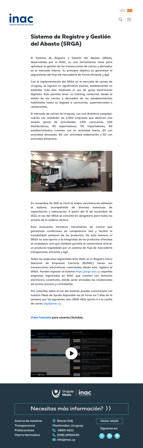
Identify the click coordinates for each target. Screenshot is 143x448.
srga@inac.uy (52, 304)
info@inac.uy (66, 440)
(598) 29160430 (68, 435)
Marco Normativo (27, 435)
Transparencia (25, 425)
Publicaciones (24, 430)
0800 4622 (65, 430)
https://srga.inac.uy (88, 272)
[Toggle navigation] (129, 19)
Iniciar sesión (109, 421)
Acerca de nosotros (28, 421)
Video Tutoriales (41, 317)
